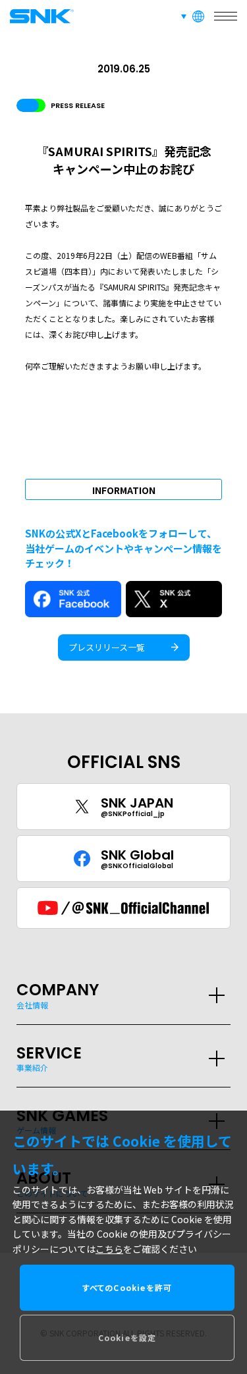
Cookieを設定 (127, 1337)
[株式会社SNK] (39, 16)
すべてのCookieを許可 (127, 1287)
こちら (109, 1248)
